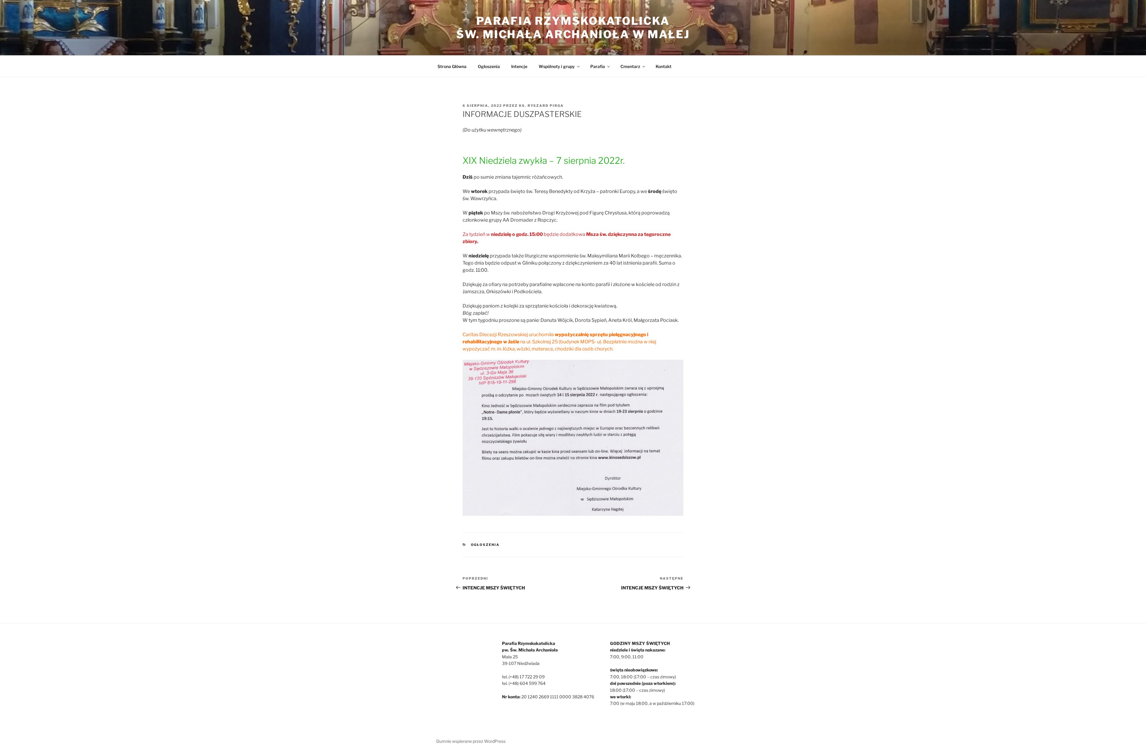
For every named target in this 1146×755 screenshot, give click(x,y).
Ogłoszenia (489, 66)
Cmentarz (630, 66)
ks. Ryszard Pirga (541, 106)
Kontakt (663, 66)
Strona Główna (452, 66)
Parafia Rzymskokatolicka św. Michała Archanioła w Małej (572, 27)
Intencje (519, 66)
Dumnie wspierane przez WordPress (471, 741)
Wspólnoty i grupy (557, 66)
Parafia (597, 66)
